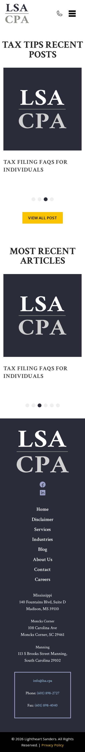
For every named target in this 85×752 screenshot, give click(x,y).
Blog (42, 549)
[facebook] (43, 484)
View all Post (42, 217)
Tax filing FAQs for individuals (35, 166)
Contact (42, 569)
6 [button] (58, 405)
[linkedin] (43, 492)
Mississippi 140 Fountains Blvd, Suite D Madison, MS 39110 (42, 602)
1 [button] (33, 199)
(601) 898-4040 (46, 705)
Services (42, 529)
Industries (42, 539)
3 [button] (46, 199)
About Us (42, 559)
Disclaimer (42, 519)
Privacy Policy (52, 745)
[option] (42, 126)
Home (42, 509)
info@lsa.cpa (42, 680)
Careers (42, 579)
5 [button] (52, 405)
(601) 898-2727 (48, 693)
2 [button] (39, 199)
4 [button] (52, 199)
